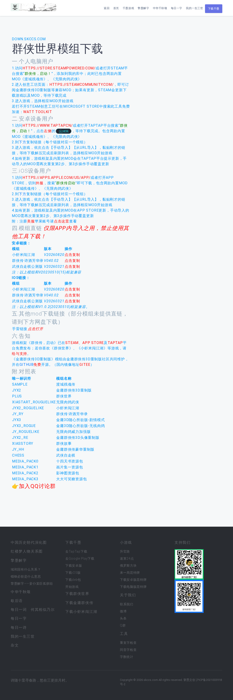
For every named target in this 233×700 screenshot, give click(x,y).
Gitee (84, 364)
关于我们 (128, 595)
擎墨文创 (189, 680)
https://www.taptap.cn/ (48, 125)
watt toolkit (37, 112)
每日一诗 (19, 627)
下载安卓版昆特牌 (133, 579)
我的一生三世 (194, 8)
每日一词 (19, 609)
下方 (22, 142)
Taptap (115, 343)
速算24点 (127, 558)
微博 (123, 611)
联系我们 (126, 604)
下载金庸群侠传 (79, 603)
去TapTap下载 (76, 551)
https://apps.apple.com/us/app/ (57, 177)
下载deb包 (73, 579)
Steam (72, 343)
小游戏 (126, 542)
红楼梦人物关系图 (27, 551)
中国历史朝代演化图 (29, 542)
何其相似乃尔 (43, 609)
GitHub (27, 364)
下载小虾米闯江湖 (81, 611)
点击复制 (72, 255)
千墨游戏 (128, 8)
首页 (116, 8)
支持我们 (182, 542)
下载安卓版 (73, 565)
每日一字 (176, 8)
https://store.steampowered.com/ (59, 68)
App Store (93, 343)
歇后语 (17, 601)
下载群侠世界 (77, 593)
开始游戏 (72, 587)
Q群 (123, 625)
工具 (124, 634)
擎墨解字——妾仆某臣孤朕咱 (32, 583)
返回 (106, 8)
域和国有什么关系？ (26, 569)
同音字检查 (128, 650)
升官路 (125, 551)
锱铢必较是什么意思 (26, 576)
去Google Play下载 (79, 558)
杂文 (15, 645)
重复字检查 (128, 642)
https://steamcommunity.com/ (81, 84)
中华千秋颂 (160, 8)
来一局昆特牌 (130, 572)
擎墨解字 (143, 8)
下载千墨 (213, 8)
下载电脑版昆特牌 (133, 587)
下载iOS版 (73, 572)
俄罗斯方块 (128, 565)
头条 (123, 618)
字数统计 (126, 657)
